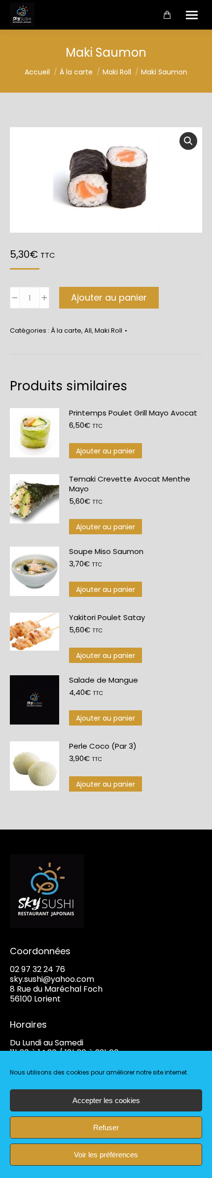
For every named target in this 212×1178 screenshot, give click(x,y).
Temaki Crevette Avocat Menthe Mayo (129, 484)
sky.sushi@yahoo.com (52, 979)
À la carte (66, 330)
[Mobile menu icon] (191, 15)
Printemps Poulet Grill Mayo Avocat (133, 413)
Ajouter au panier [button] (105, 451)
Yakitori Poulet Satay (107, 618)
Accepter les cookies (106, 1100)
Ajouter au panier (109, 297)
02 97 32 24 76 (37, 969)
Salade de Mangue (103, 680)
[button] (188, 141)
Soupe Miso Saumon (106, 551)
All (88, 330)
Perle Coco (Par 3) (103, 746)
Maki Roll (108, 330)
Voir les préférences (106, 1154)
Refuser (106, 1127)
